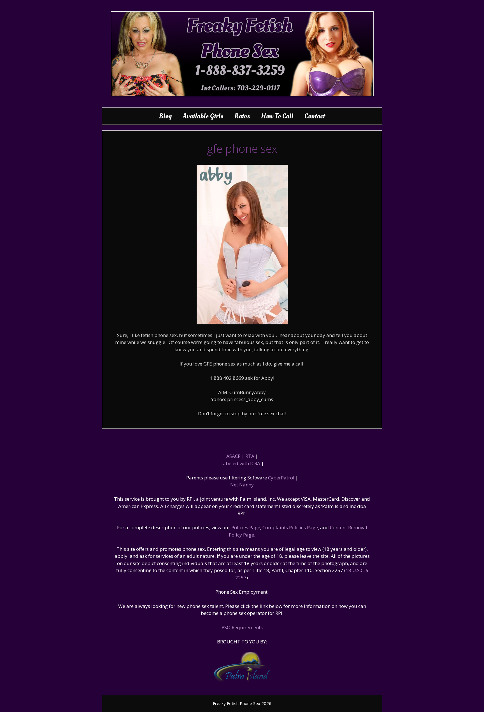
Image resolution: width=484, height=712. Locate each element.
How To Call (277, 116)
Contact (314, 116)
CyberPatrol (281, 477)
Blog (165, 116)
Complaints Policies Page (290, 527)
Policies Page (245, 527)
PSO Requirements (242, 627)
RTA (249, 456)
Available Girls (203, 116)
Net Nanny (242, 484)
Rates (242, 116)
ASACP (233, 456)
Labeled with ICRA (240, 463)
